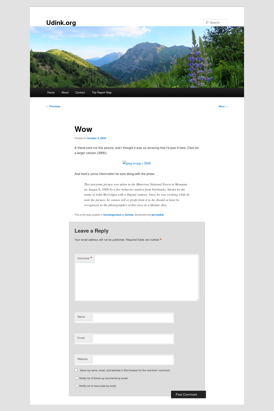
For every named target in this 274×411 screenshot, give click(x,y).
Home (51, 92)
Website (82, 359)
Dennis (129, 215)
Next (223, 106)
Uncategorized (112, 215)
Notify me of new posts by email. (98, 386)
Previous (53, 106)
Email (81, 338)
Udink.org (61, 22)
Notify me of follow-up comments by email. (103, 378)
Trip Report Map (102, 92)
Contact (80, 92)
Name (81, 317)
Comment (84, 258)
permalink (158, 215)
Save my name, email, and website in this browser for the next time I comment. (125, 370)
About (65, 92)
